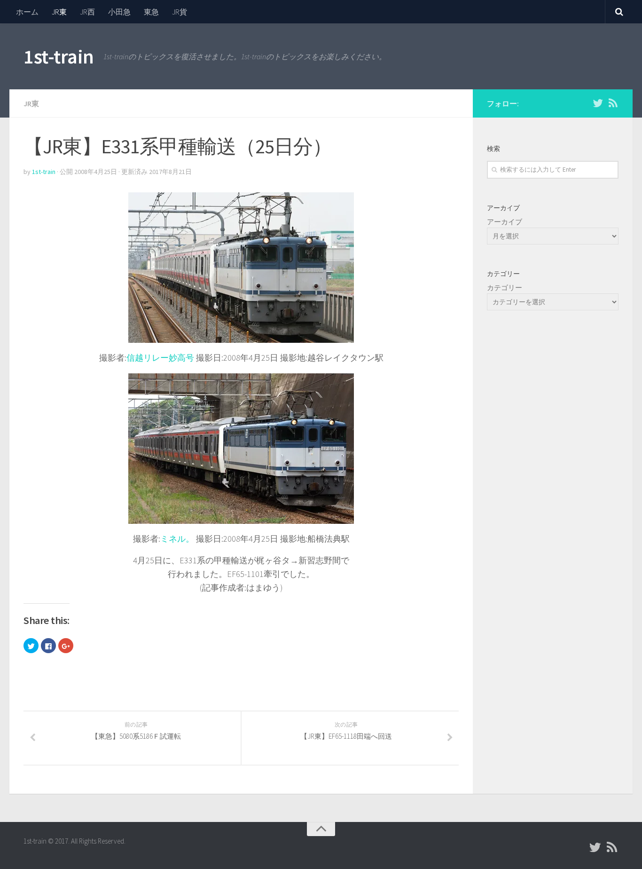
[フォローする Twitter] (597, 103)
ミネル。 (177, 538)
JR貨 (179, 11)
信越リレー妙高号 (160, 357)
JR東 (59, 11)
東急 (151, 11)
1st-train (58, 56)
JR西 (87, 11)
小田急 (119, 11)
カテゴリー (504, 287)
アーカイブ (504, 221)
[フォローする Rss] (613, 103)
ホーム (27, 11)
